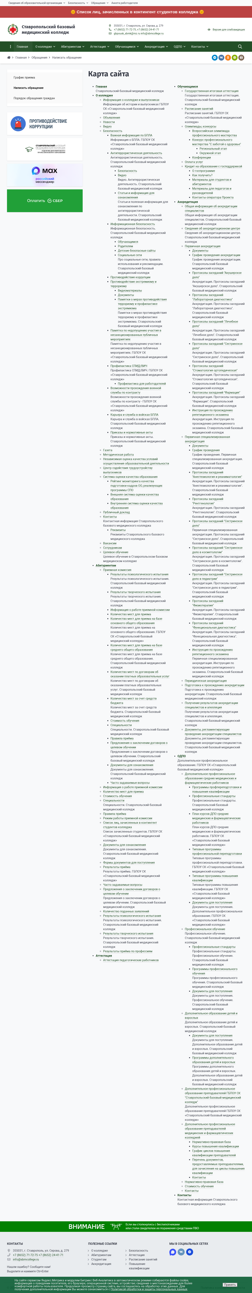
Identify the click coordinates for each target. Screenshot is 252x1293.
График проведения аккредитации (216, 255)
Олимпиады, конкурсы (200, 126)
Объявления (111, 117)
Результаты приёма (116, 867)
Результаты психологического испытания (139, 574)
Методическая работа (118, 454)
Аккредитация (187, 202)
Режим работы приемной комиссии (127, 818)
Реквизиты (118, 530)
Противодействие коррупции (130, 277)
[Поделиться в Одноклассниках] (228, 57)
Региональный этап (213, 148)
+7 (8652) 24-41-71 (148, 29)
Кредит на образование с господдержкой (213, 166)
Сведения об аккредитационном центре (212, 228)
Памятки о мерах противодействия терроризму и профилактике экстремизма (142, 304)
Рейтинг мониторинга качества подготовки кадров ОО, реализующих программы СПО (136, 485)
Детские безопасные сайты (137, 250)
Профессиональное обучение (205, 929)
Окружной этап (210, 153)
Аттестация (104, 955)
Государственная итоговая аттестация (212, 91)
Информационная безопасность (133, 224)
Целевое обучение (115, 552)
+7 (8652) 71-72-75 (125, 29)
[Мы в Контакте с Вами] (181, 1251)
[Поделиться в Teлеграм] (215, 57)
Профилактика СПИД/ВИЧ (129, 366)
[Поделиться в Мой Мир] (234, 57)
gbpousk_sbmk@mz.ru (127, 33)
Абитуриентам (106, 565)
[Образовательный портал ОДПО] (45, 149)
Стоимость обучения (125, 720)
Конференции (201, 157)
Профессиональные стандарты (213, 796)
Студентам (98, 1259)
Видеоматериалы (130, 290)
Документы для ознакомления (132, 765)
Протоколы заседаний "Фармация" (216, 392)
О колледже (104, 95)
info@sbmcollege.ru (152, 33)
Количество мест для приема (131, 614)
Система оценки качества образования (130, 477)
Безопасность (112, 131)
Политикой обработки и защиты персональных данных (149, 1289)
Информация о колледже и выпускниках (131, 100)
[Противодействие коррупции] (45, 123)
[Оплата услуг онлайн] (45, 200)
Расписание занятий (199, 108)
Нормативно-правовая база (211, 1142)
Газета (107, 450)
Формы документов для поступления (129, 862)
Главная (101, 86)
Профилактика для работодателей (142, 383)
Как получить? (202, 175)
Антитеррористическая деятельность (136, 153)
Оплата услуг (194, 162)
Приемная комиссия (117, 570)
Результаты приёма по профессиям (127, 951)
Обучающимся (128, 242)
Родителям (125, 246)
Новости (109, 122)
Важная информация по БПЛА (131, 135)
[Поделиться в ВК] (221, 57)
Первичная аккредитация (202, 246)
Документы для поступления (212, 902)
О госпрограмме (203, 171)
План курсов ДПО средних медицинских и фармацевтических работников (216, 818)
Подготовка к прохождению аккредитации (214, 685)
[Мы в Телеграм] (189, 1251)
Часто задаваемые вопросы (130, 783)
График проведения (206, 450)
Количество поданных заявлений (126, 911)
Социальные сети (130, 255)
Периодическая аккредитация (206, 681)
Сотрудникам (112, 547)
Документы (126, 295)
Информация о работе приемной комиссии (140, 610)
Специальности (121, 725)
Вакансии (109, 543)
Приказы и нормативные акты (132, 432)
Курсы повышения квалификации (215, 1146)
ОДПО (181, 756)
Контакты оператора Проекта (213, 197)
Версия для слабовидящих (229, 29)
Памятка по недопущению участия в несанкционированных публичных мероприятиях (136, 335)
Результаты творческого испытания (136, 592)
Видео (107, 126)
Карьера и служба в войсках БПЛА (134, 414)
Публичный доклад (116, 512)
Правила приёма (122, 738)
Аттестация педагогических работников (131, 960)
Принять (230, 1285)
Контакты (110, 516)
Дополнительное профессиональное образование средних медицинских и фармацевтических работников (210, 778)
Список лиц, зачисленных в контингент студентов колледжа (111, 12)
